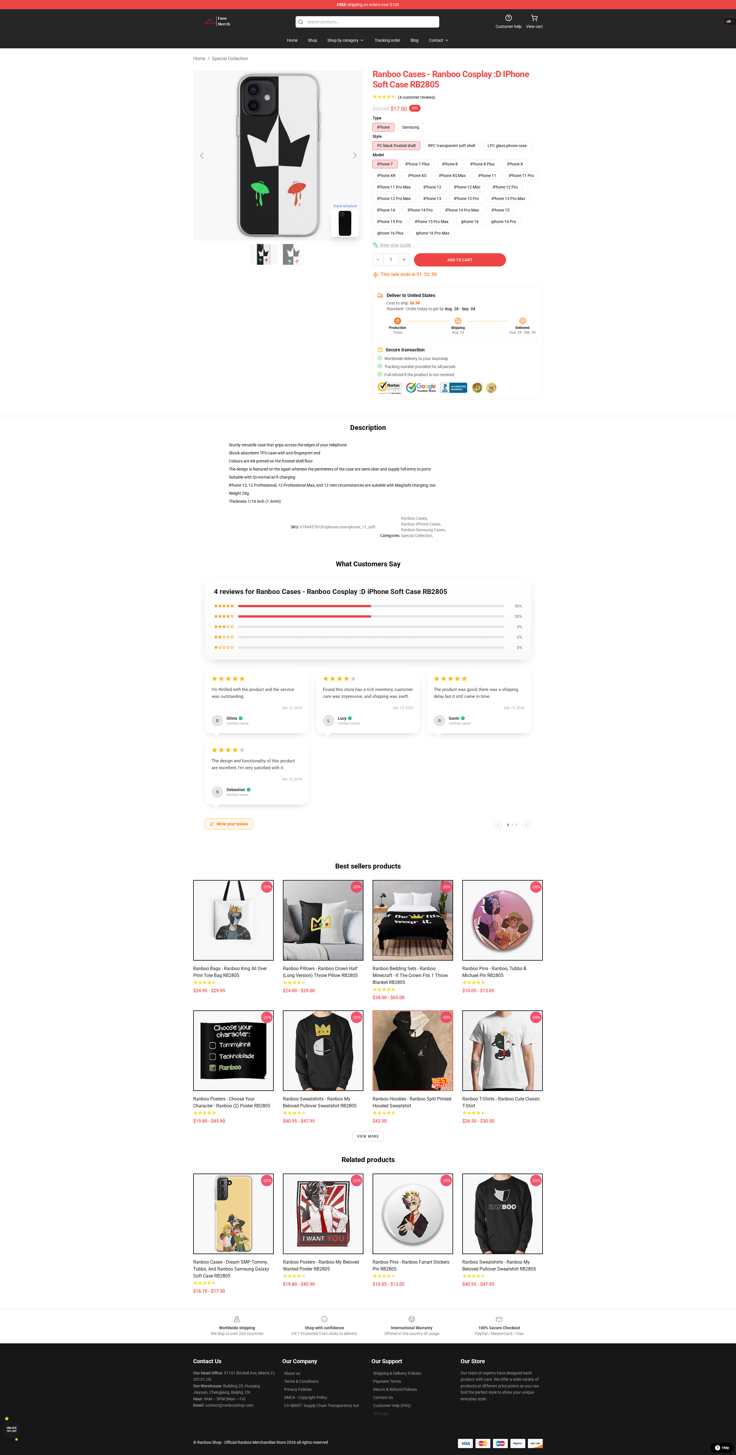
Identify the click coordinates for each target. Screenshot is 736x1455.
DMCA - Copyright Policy (305, 1397)
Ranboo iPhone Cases (420, 524)
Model (378, 155)
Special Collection (230, 58)
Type (377, 118)
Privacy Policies (298, 1389)
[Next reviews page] (526, 825)
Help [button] (725, 1448)
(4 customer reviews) (416, 97)
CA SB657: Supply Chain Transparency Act (321, 1405)
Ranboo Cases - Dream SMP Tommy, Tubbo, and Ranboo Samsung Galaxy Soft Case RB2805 (231, 1269)
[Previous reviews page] (498, 825)
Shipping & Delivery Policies (397, 1373)
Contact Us (383, 1397)
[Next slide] (354, 155)
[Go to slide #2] (293, 254)
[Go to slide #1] (263, 254)
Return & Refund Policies (395, 1389)
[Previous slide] (202, 155)
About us (292, 1373)
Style (377, 136)
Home (199, 58)
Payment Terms (387, 1381)
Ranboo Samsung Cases (423, 529)
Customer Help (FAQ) (392, 1405)
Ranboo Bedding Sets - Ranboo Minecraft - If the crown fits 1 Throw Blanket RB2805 (410, 975)
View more (368, 1136)
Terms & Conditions (301, 1381)
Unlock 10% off (12, 1430)
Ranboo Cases (414, 518)
